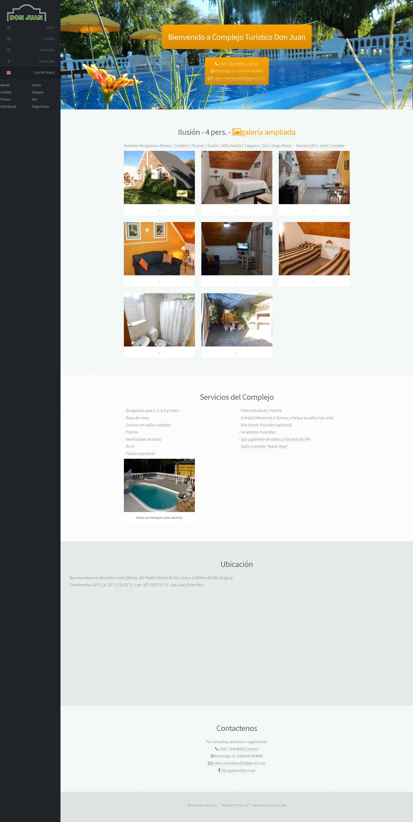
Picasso (5, 99)
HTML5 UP (242, 805)
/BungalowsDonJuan (238, 770)
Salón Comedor (332, 145)
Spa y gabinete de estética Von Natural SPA (276, 439)
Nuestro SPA (306, 145)
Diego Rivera (40, 106)
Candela (5, 92)
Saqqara (37, 92)
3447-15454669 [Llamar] (238, 63)
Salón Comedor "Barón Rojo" (264, 446)
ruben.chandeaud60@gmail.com (239, 78)
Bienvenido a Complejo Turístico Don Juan (237, 37)
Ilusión (36, 85)
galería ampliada (268, 132)
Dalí (34, 99)
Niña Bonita (8, 106)
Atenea (5, 85)
